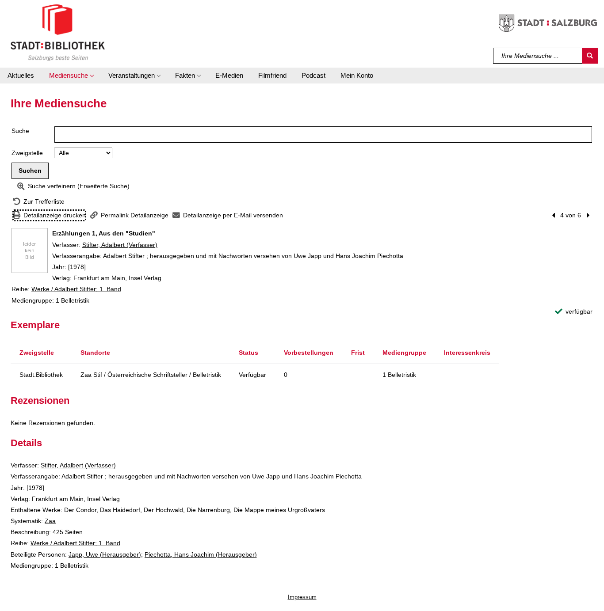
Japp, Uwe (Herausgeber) (105, 554)
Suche (20, 130)
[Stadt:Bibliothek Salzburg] (58, 32)
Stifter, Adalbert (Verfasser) (119, 244)
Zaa (50, 520)
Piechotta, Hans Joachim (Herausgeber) (201, 554)
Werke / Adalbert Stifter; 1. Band (76, 288)
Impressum (302, 597)
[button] (71, 75)
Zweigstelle (27, 152)
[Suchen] (590, 56)
